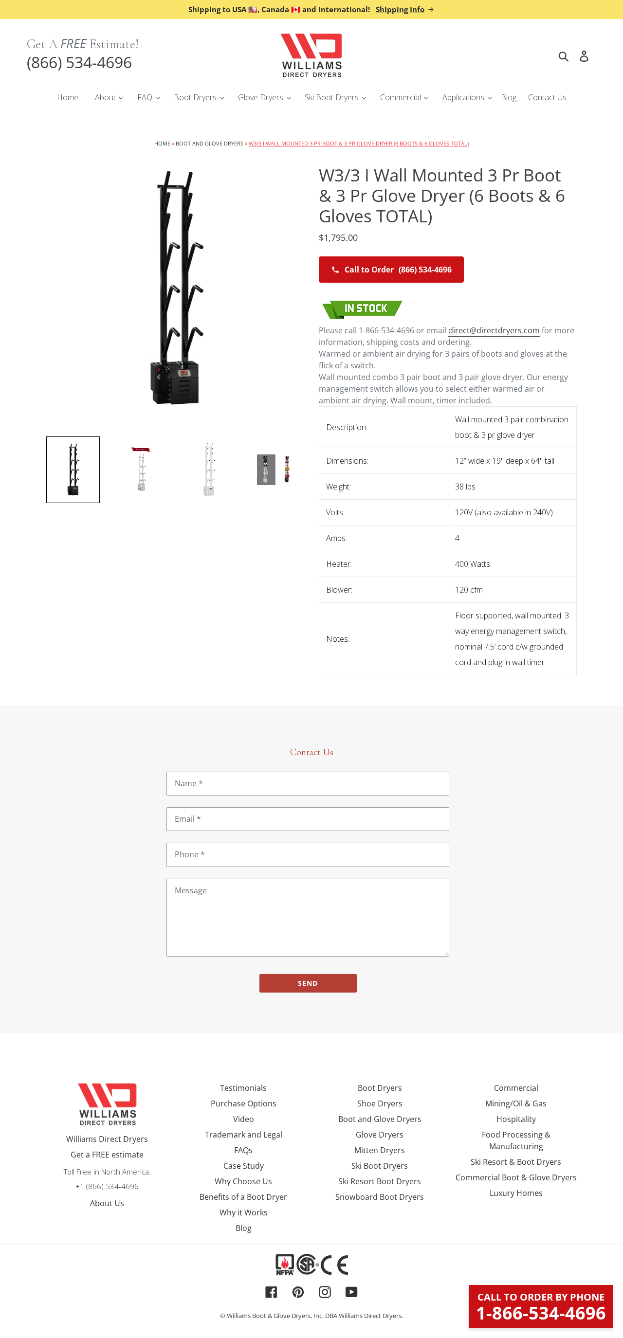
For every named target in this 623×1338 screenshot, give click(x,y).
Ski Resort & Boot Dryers (516, 1162)
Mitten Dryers (379, 1150)
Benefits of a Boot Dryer (243, 1197)
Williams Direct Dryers (107, 1139)
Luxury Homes (516, 1193)
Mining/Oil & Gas (516, 1103)
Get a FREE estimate (107, 1154)
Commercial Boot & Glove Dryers (516, 1177)
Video (243, 1119)
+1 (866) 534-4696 (107, 1186)
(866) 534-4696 (79, 62)
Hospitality (516, 1119)
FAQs (243, 1150)
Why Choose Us (243, 1181)
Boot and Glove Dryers (209, 143)
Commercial (516, 1088)
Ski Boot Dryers (379, 1165)
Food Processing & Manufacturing (516, 1140)
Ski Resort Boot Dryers (379, 1181)
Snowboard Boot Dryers (379, 1197)
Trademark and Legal (243, 1134)
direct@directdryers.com (494, 330)
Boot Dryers (380, 1088)
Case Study (243, 1165)
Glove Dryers (379, 1134)
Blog (244, 1228)
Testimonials (243, 1088)
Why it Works (244, 1212)
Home (162, 143)
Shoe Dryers (380, 1103)
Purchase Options (243, 1103)
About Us (107, 1203)
